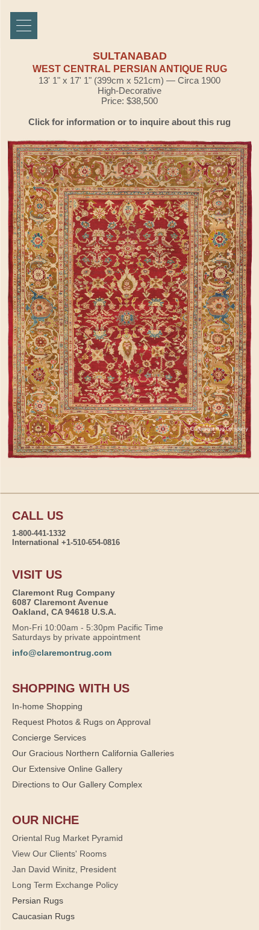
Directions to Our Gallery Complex (77, 784)
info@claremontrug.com (61, 652)
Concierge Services (49, 737)
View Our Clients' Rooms (59, 853)
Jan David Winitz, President (64, 869)
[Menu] (23, 25)
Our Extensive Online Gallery (67, 769)
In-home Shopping (47, 706)
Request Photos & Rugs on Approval (81, 722)
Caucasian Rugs (43, 916)
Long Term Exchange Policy (65, 885)
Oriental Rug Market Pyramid (67, 838)
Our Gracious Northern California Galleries (93, 753)
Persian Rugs (37, 900)
